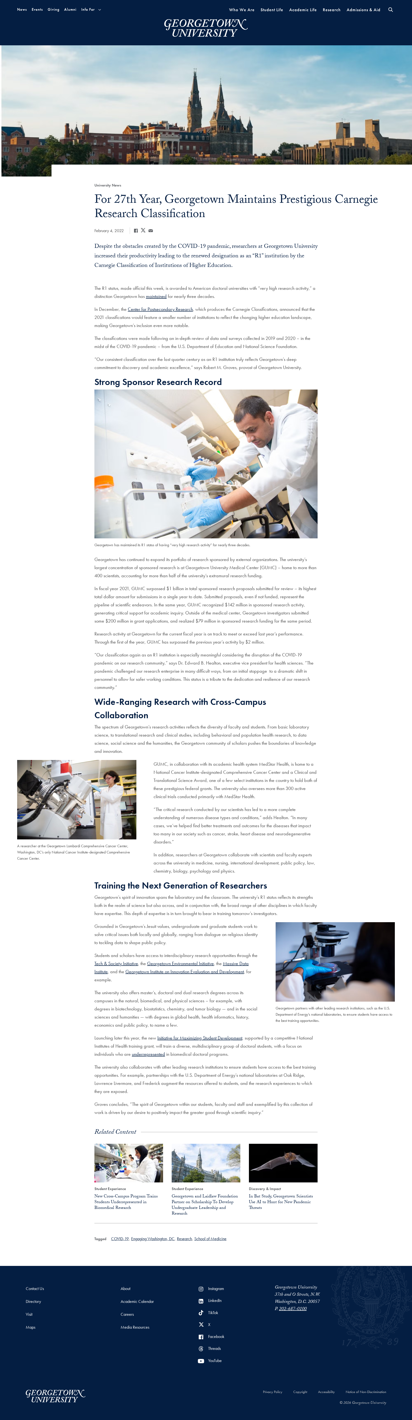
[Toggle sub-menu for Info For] (100, 10)
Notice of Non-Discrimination (366, 1391)
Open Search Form (390, 9)
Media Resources (135, 1327)
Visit (29, 1314)
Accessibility (326, 1391)
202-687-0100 (293, 1309)
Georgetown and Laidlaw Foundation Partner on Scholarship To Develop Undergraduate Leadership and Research (205, 1205)
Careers (127, 1314)
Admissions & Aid (364, 9)
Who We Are (242, 9)
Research (332, 9)
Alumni (70, 9)
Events (37, 9)
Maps (30, 1327)
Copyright (300, 1391)
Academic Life (303, 9)
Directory (33, 1301)
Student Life (272, 9)
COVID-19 (120, 1238)
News (22, 9)
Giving (53, 9)
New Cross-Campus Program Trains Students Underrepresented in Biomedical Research (126, 1202)
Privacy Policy (272, 1391)
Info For (88, 9)
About (125, 1288)
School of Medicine (210, 1238)
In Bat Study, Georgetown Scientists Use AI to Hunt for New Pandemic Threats (281, 1202)
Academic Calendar (137, 1301)
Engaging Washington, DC (153, 1238)
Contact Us (35, 1288)
